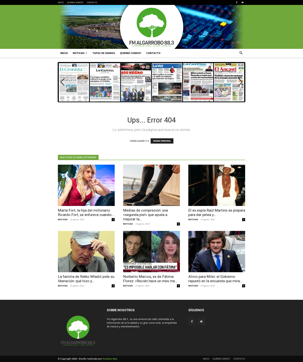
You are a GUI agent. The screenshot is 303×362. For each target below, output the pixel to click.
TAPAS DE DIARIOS (103, 53)
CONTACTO (92, 2)
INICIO (61, 2)
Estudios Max (110, 358)
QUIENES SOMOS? (75, 2)
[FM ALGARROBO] (151, 27)
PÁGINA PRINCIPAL (162, 141)
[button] (241, 53)
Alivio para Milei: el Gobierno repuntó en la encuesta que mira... (215, 278)
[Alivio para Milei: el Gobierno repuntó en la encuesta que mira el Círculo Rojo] (216, 251)
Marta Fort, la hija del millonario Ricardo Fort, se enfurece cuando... (86, 212)
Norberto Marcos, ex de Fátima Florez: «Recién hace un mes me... (150, 278)
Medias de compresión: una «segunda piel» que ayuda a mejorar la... (145, 214)
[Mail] (242, 2)
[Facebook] (236, 2)
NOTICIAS (79, 53)
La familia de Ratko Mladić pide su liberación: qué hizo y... (86, 278)
